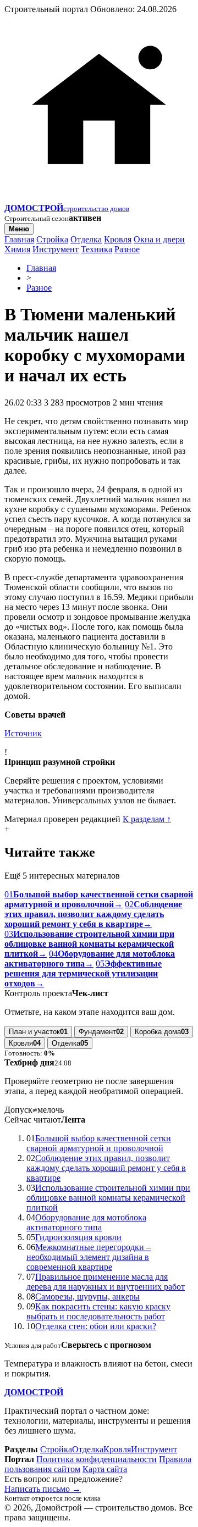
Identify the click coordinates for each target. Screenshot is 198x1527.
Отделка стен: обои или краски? (95, 1326)
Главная (19, 239)
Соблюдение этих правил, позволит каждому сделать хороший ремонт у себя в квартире (106, 1167)
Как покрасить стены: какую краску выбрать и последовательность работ (98, 1311)
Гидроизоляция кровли (78, 1237)
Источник (23, 733)
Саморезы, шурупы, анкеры (87, 1296)
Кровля (117, 239)
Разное (127, 249)
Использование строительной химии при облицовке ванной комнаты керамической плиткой (108, 1197)
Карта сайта (104, 1469)
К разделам (147, 819)
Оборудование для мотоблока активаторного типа (86, 1222)
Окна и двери (159, 239)
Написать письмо (42, 1488)
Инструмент (55, 249)
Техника (96, 249)
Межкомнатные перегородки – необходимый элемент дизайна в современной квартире (88, 1256)
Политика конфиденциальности (96, 1459)
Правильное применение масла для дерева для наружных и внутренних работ (105, 1281)
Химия (17, 249)
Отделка (86, 239)
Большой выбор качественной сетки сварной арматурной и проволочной (98, 1143)
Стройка (52, 239)
